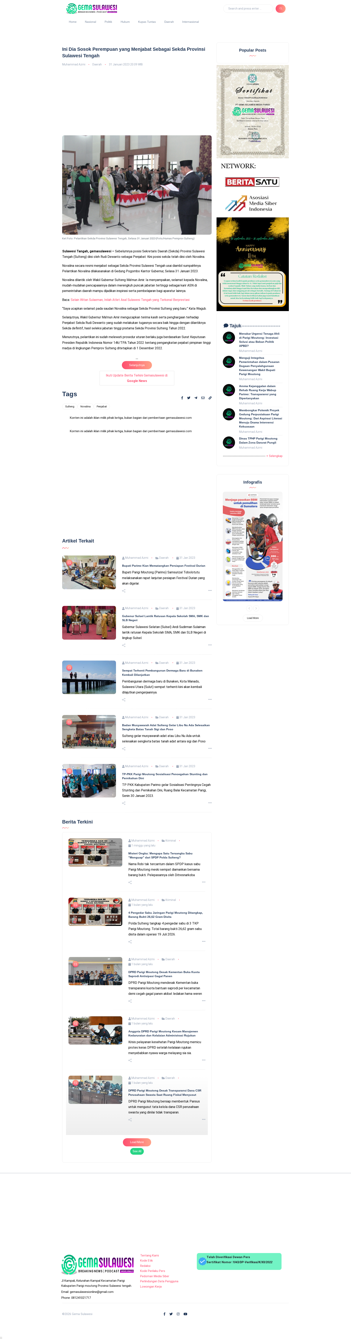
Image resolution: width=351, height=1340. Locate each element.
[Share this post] (123, 738)
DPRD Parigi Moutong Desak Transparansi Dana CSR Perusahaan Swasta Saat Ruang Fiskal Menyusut (164, 1240)
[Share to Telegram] (195, 398)
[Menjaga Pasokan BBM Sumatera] (253, 546)
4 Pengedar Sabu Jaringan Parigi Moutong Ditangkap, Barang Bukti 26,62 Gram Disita (165, 1062)
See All (137, 1299)
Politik (108, 21)
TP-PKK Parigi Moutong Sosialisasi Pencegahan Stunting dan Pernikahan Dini (165, 924)
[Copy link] (210, 398)
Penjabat (102, 406)
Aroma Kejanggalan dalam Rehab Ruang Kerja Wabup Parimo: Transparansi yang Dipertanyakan (257, 392)
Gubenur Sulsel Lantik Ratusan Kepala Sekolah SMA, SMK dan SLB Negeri (165, 765)
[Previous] (249, 608)
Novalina (85, 406)
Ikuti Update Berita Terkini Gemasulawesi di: (137, 378)
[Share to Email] (203, 398)
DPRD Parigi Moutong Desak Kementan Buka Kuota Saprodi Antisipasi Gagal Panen (164, 1121)
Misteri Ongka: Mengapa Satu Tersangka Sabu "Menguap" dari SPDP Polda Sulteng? (160, 1003)
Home (73, 21)
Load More (137, 1289)
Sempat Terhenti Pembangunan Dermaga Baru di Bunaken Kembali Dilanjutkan (162, 820)
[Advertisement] (137, 100)
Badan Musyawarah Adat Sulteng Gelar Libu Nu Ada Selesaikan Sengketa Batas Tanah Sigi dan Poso (166, 875)
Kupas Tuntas (147, 21)
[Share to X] (188, 398)
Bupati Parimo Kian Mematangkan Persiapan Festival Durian (163, 713)
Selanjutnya (137, 365)
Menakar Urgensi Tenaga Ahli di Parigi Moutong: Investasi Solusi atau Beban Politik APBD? (259, 339)
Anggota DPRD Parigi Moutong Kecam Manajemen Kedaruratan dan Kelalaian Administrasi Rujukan (163, 1181)
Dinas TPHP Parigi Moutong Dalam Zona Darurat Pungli (258, 440)
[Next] (256, 608)
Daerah (169, 21)
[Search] (281, 8)
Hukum (125, 21)
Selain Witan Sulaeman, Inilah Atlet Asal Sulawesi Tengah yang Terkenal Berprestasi (130, 300)
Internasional (190, 21)
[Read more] (210, 738)
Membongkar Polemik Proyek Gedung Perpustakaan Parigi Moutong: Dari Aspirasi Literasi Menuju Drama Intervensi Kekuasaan (260, 418)
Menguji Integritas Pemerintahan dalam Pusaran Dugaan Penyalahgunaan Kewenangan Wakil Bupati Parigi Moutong (259, 366)
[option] (253, 546)
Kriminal (170, 988)
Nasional (90, 21)
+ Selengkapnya (276, 456)
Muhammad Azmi (73, 64)
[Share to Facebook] (182, 398)
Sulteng (69, 406)
